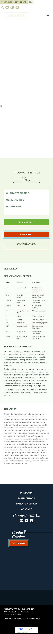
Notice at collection (22, 632)
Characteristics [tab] (17, 193)
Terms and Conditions (13, 614)
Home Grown (20, 2)
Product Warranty (12, 609)
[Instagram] (17, 7)
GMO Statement (28, 609)
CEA (30, 2)
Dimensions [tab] (13, 206)
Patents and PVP (26, 504)
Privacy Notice (10, 611)
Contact (26, 509)
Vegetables (6, 2)
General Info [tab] (15, 200)
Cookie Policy (23, 611)
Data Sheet (26, 235)
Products (26, 493)
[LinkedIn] (12, 7)
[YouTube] (7, 7)
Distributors (26, 498)
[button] (48, 15)
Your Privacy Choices (29, 629)
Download (26, 150)
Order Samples (26, 222)
